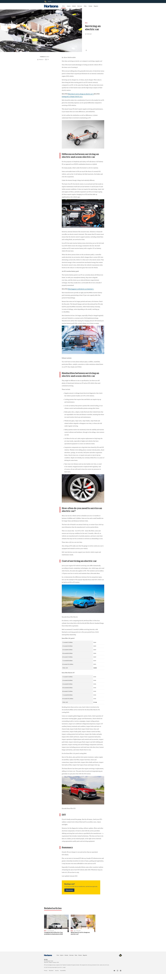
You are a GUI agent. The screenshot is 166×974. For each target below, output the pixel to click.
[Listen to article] (38, 59)
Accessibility (63, 970)
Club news (79, 6)
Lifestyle (74, 6)
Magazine (96, 6)
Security (57, 970)
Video (85, 6)
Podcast (90, 6)
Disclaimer (51, 970)
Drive (63, 6)
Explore (68, 6)
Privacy (45, 970)
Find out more (69, 890)
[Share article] (86, 50)
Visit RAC (49, 1)
